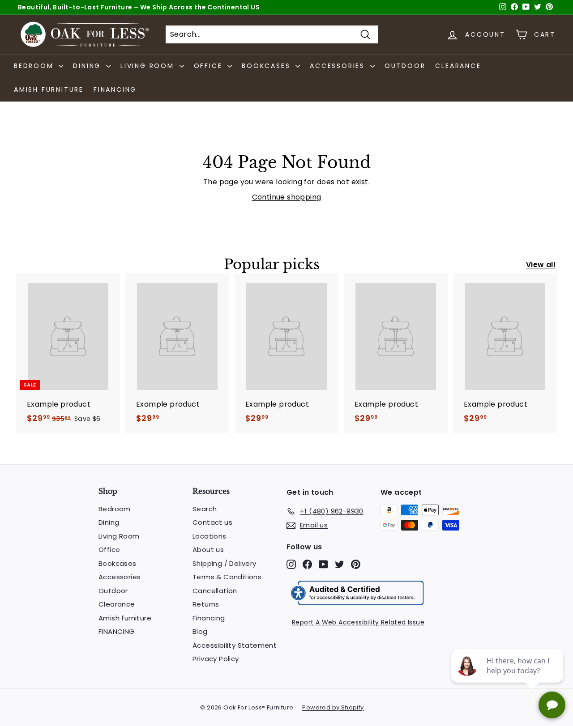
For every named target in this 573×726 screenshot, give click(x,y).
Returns (205, 604)
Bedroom (114, 509)
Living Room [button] (148, 65)
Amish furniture (49, 89)
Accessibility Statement (234, 645)
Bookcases (117, 563)
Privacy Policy (215, 658)
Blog (200, 631)
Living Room (118, 536)
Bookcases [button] (267, 65)
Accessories (119, 577)
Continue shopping (286, 197)
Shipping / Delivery (224, 563)
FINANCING (115, 89)
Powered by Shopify (332, 707)
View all (540, 264)
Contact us (212, 522)
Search (204, 509)
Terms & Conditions (226, 577)
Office (109, 549)
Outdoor (405, 65)
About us (208, 549)
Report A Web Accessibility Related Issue (358, 622)
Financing (208, 618)
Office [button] (210, 65)
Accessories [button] (339, 65)
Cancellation (214, 590)
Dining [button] (88, 65)
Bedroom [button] (35, 65)
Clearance (458, 65)
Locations (209, 536)
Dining (108, 522)
